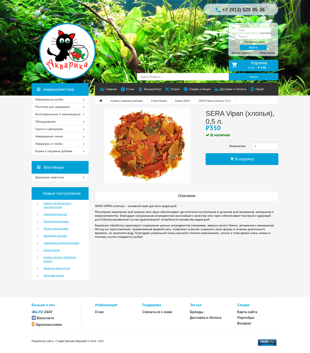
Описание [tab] (186, 196)
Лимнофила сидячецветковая (61, 243)
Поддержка (151, 305)
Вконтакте (45, 318)
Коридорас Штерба (55, 235)
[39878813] (147, 145)
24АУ (48, 312)
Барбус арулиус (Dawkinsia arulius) (60, 259)
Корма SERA (182, 100)
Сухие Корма (159, 100)
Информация (106, 305)
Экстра (195, 305)
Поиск (253, 76)
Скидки (243, 305)
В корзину (244, 159)
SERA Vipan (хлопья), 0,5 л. (215, 100)
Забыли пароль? (241, 52)
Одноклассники (48, 324)
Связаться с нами (157, 312)
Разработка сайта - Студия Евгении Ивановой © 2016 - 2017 (68, 341)
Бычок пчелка (52, 250)
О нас (99, 312)
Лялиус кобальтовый (56, 228)
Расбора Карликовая (56, 221)
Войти (253, 47)
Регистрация (267, 52)
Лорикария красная (55, 214)
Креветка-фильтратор (57, 268)
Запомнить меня (254, 41)
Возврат (244, 323)
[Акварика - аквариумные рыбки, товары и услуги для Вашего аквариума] (72, 42)
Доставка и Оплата (205, 317)
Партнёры (246, 317)
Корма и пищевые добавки (127, 100)
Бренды (197, 312)
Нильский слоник (54, 275)
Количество (237, 146)
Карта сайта (247, 312)
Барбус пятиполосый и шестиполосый (57, 205)
